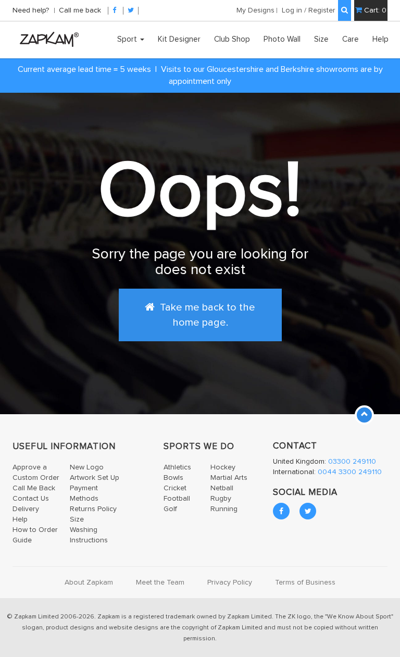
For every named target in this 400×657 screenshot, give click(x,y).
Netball (221, 488)
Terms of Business (305, 582)
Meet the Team (160, 582)
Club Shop (232, 39)
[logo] (46, 39)
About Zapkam (89, 582)
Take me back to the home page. (206, 314)
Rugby (220, 498)
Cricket (175, 488)
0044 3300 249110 (350, 472)
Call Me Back (33, 488)
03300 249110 (352, 461)
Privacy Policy (229, 582)
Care (350, 39)
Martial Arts (228, 478)
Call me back (80, 10)
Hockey (222, 467)
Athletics (177, 467)
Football (177, 498)
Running (224, 509)
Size (321, 39)
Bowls (173, 478)
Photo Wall (282, 39)
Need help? (31, 10)
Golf (170, 509)
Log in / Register (308, 10)
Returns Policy (93, 509)
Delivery (25, 509)
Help (380, 39)
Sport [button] (128, 39)
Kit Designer (179, 39)
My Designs (255, 10)
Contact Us (30, 498)
